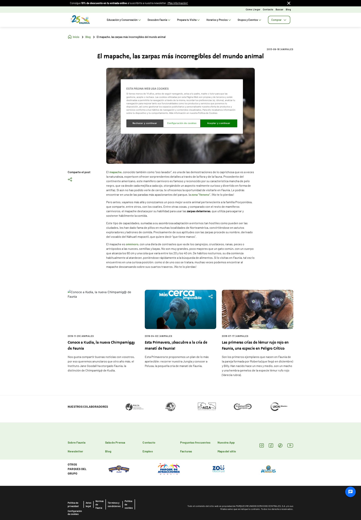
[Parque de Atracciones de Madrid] (169, 468)
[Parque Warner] (119, 468)
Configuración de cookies (75, 512)
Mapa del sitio (227, 451)
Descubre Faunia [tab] (157, 19)
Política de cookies (129, 504)
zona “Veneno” (200, 194)
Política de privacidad (73, 504)
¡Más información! (177, 3)
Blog (288, 9)
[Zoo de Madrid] (218, 468)
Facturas (186, 451)
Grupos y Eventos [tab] (248, 19)
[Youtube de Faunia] (290, 445)
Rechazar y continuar (145, 123)
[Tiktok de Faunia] (280, 445)
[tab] (279, 19)
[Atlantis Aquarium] (268, 468)
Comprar (276, 19)
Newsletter (75, 451)
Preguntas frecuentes (195, 442)
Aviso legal (88, 504)
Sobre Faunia (76, 442)
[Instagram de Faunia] (261, 445)
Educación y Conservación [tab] (122, 19)
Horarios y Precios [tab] (217, 19)
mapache (115, 172)
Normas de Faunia (100, 504)
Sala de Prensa (115, 442)
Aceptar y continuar (218, 123)
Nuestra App (226, 442)
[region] (182, 106)
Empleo (148, 451)
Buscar (280, 9)
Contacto (268, 9)
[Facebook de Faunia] (271, 445)
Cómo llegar (253, 9)
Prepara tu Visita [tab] (186, 19)
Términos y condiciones (114, 504)
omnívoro (132, 244)
